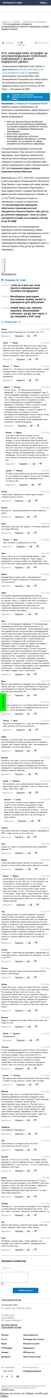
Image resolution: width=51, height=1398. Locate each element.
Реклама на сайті (31, 1344)
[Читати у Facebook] (3, 1376)
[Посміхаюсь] (2, 262)
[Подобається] (2, 260)
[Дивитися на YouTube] (19, 1376)
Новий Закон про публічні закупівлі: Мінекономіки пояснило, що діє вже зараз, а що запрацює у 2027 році (28, 312)
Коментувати (25, 1290)
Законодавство (30, 1335)
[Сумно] (2, 267)
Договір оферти (9, 1325)
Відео (4, 1344)
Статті (4, 1339)
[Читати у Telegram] (8, 1376)
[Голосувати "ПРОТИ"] (35, 336)
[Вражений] (2, 265)
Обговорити (8, 274)
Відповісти (6, 336)
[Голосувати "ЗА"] (28, 336)
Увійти (4, 1396)
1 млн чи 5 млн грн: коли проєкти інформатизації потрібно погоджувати (25, 288)
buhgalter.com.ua (7, 1390)
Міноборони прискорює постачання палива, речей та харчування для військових (28, 299)
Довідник (5, 1357)
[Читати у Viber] (13, 1376)
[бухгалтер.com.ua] (25, 9)
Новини (5, 1335)
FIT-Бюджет (7, 1348)
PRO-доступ (29, 1352)
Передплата (29, 1348)
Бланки (4, 1352)
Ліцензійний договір (11, 1327)
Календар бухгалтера (33, 1339)
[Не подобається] (2, 272)
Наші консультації (32, 1357)
